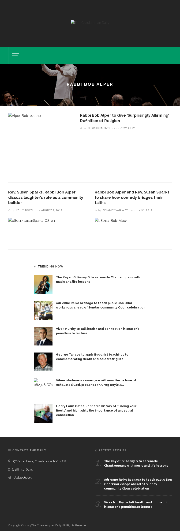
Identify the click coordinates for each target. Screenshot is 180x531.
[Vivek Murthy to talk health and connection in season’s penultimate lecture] (43, 336)
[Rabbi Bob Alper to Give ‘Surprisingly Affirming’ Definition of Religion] (24, 144)
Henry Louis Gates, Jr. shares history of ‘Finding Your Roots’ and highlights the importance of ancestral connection (96, 410)
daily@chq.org (23, 477)
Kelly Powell (25, 210)
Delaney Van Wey (115, 210)
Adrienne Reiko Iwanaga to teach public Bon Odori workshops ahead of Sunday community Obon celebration (138, 484)
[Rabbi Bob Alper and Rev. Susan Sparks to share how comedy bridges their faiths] (111, 230)
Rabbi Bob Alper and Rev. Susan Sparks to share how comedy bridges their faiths (132, 197)
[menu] (15, 55)
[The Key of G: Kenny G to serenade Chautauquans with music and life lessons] (43, 284)
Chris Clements (99, 127)
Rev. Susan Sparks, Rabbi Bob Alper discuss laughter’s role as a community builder (45, 197)
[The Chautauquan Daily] (90, 22)
